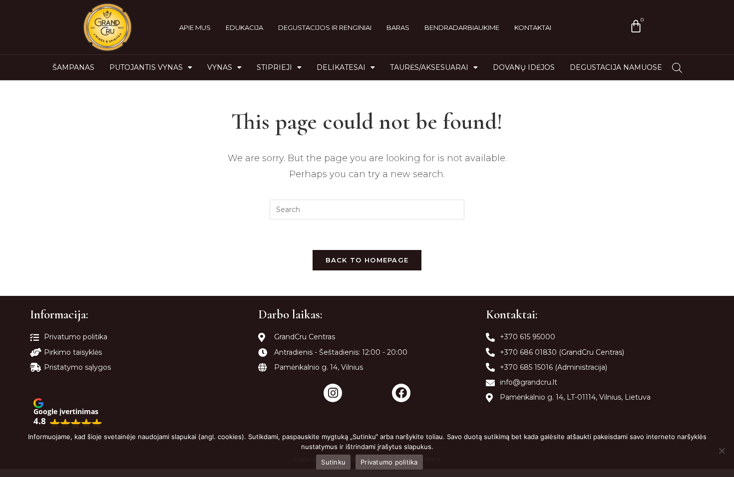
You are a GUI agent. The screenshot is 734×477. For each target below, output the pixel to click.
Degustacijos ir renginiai (324, 27)
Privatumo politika (389, 462)
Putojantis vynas (146, 67)
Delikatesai (341, 67)
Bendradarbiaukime (461, 27)
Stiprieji (274, 67)
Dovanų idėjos (524, 67)
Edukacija (244, 27)
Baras (397, 27)
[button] (68, 413)
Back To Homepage (367, 260)
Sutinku (333, 462)
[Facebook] (401, 393)
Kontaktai (532, 27)
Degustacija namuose (616, 67)
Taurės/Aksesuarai (429, 67)
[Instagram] (333, 393)
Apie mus (195, 27)
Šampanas (73, 67)
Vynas (219, 67)
